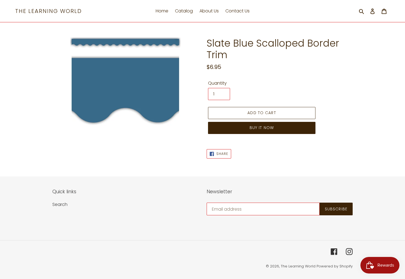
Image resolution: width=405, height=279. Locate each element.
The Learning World (48, 11)
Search (60, 204)
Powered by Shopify (335, 266)
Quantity (217, 83)
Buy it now (262, 127)
